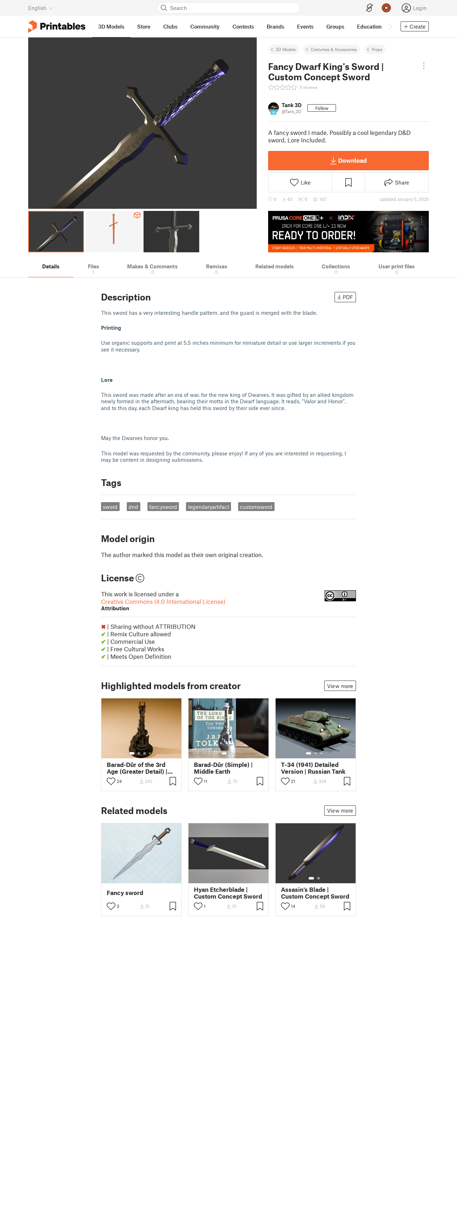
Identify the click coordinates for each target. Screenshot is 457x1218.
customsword (256, 507)
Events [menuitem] (305, 26)
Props (377, 49)
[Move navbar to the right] (390, 26)
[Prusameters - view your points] (386, 7)
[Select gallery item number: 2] (138, 753)
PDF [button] (348, 297)
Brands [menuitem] (275, 26)
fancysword (163, 507)
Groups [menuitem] (335, 26)
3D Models (286, 49)
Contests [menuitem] (243, 26)
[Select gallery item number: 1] (132, 753)
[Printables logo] (56, 26)
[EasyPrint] (369, 8)
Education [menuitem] (369, 26)
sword (110, 507)
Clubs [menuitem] (170, 26)
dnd (133, 507)
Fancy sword (125, 892)
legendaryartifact (208, 507)
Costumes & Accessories (334, 49)
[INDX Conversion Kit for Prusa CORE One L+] (348, 231)
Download (352, 160)
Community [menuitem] (205, 26)
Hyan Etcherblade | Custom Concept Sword (228, 893)
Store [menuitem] (143, 26)
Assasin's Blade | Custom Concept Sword (315, 893)
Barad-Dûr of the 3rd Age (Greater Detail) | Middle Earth (137, 768)
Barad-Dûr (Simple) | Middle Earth (223, 768)
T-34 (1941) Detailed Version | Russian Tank (313, 768)
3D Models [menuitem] (111, 26)
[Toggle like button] (111, 781)
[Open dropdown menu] (424, 65)
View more (340, 686)
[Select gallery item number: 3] (144, 753)
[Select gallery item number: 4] (150, 753)
